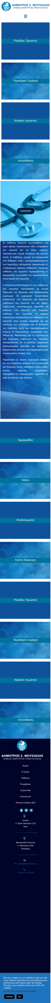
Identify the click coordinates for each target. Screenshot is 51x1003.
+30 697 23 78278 (25, 873)
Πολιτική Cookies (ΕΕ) (25, 803)
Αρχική (25, 765)
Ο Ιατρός (25, 772)
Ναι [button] (19, 997)
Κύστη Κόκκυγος (25, 559)
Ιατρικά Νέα (25, 790)
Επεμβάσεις (25, 784)
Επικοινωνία (25, 796)
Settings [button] (9, 997)
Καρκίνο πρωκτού (25, 120)
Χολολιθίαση (25, 160)
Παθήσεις (25, 778)
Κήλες (25, 480)
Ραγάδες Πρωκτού (25, 40)
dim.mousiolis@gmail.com (25, 863)
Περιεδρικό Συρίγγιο (25, 80)
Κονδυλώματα (25, 519)
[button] (25, 16)
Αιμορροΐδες (25, 440)
